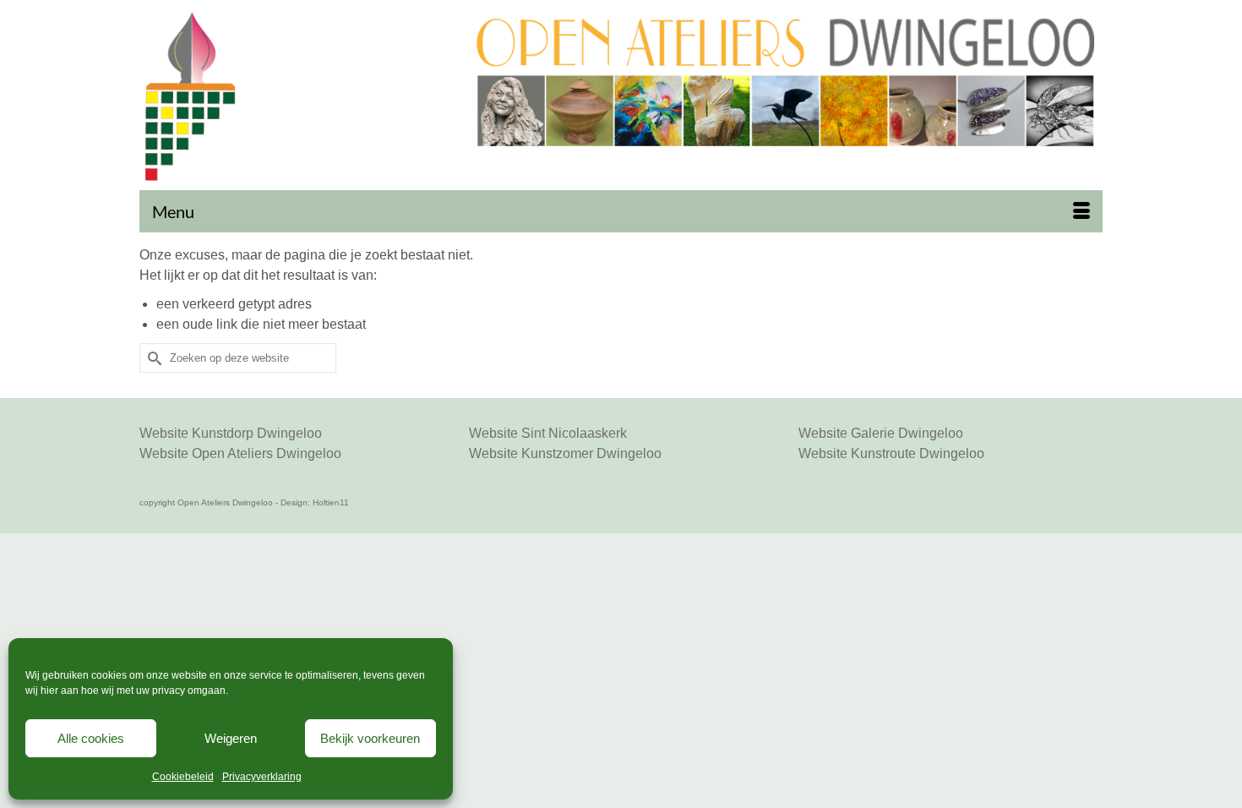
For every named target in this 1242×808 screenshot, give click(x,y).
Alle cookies (90, 738)
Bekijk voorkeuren (370, 738)
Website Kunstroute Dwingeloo (891, 453)
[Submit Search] (152, 358)
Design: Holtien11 (315, 502)
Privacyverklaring (262, 777)
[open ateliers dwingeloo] (294, 96)
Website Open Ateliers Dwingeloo (240, 453)
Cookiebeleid (183, 777)
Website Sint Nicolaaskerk (548, 433)
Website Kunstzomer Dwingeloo (565, 453)
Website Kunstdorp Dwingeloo (230, 433)
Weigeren (230, 738)
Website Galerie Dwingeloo (880, 433)
